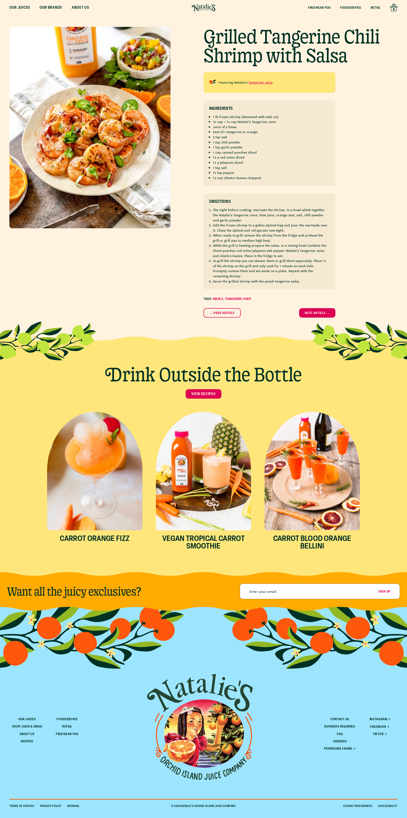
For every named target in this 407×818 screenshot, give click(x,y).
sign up (384, 591)
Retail (376, 7)
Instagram (378, 719)
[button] (19, 7)
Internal (73, 805)
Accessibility (388, 805)
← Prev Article (222, 313)
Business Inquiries (339, 726)
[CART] (394, 7)
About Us (27, 734)
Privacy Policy (50, 805)
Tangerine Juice (260, 82)
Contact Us (339, 719)
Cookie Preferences (357, 805)
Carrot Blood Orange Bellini (312, 541)
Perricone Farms (338, 748)
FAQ (340, 734)
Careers (340, 741)
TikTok (378, 734)
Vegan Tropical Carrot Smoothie (203, 541)
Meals (218, 298)
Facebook (378, 726)
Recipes (27, 741)
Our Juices (27, 719)
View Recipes (203, 393)
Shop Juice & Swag (27, 726)
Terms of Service (21, 805)
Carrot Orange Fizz (95, 538)
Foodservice (350, 7)
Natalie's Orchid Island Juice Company (208, 806)
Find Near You (319, 7)
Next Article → (317, 313)
